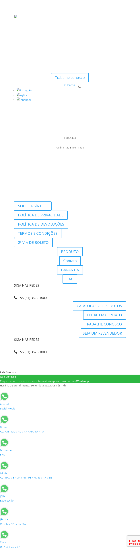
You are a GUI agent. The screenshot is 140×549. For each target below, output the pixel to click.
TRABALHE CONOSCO (103, 324)
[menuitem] (24, 90)
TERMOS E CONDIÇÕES (37, 233)
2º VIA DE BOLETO (33, 242)
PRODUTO (70, 251)
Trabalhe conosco (70, 77)
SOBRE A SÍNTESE (33, 205)
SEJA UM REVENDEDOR (102, 333)
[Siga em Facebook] (70, 69)
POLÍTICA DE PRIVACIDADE (41, 215)
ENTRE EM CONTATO (104, 314)
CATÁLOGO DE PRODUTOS (99, 305)
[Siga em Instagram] (63, 69)
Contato (70, 260)
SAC (70, 279)
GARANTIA (70, 269)
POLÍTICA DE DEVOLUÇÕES (41, 224)
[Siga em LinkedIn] (77, 69)
